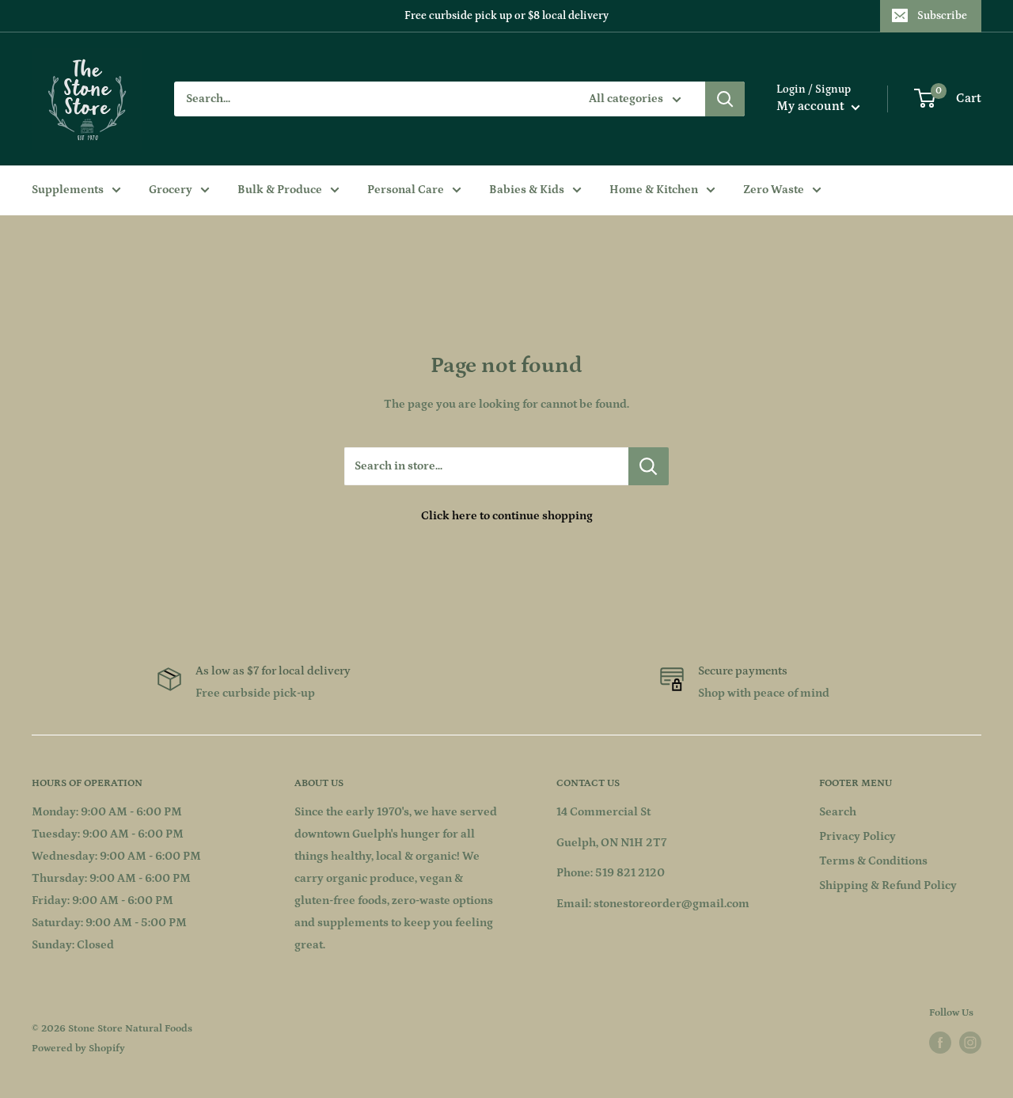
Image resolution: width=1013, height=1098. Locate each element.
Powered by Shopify (78, 1048)
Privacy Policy (857, 836)
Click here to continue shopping (507, 515)
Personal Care (405, 189)
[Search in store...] (648, 466)
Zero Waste (773, 189)
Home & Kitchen (653, 189)
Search (837, 812)
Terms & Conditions (873, 861)
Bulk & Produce (279, 189)
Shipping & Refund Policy (888, 885)
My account (812, 106)
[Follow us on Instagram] (970, 1043)
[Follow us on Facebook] (940, 1043)
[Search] (725, 99)
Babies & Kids (526, 189)
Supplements (68, 189)
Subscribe (942, 15)
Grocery (170, 189)
